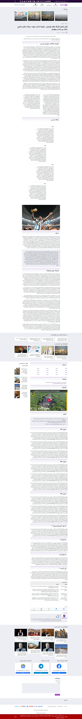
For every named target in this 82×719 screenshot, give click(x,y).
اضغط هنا (54, 383)
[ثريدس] (40, 1)
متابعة (59, 672)
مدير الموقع (63, 32)
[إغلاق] (15, 717)
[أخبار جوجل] (22, 1)
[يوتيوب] (38, 1)
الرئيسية (66, 23)
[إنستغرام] (42, 1)
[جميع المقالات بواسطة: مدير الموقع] (64, 616)
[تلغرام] (34, 1)
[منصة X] (44, 1)
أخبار (65, 700)
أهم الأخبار (53, 335)
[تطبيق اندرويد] (26, 1)
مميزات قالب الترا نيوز (58, 382)
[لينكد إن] (30, 1)
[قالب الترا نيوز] (63, 5)
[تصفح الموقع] (67, 1)
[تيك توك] (36, 1)
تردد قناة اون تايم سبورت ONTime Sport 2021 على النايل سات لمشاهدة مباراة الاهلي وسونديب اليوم (42, 716)
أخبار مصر (62, 23)
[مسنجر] (48, 1)
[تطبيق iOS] (24, 1)
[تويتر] (46, 1)
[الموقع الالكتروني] (60, 617)
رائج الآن (65, 9)
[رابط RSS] (20, 1)
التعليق (59, 682)
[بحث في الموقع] (15, 1)
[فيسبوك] (50, 1)
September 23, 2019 (48, 424)
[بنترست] (28, 1)
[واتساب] (32, 1)
